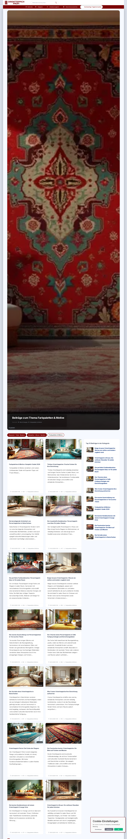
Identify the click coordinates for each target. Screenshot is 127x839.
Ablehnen (109, 829)
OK (118, 829)
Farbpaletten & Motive (56, 435)
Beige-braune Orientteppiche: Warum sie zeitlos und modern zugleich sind (105, 450)
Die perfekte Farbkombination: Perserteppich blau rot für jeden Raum (106, 470)
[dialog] (108, 824)
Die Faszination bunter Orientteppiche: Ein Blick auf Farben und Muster (104, 527)
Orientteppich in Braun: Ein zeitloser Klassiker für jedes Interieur (104, 460)
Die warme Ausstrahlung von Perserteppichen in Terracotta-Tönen (105, 500)
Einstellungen (98, 829)
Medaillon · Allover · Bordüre (36, 435)
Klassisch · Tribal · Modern (17, 435)
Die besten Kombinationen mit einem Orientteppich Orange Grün (105, 518)
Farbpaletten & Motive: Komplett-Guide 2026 (24, 464)
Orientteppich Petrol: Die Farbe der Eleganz (24, 748)
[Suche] (56, 2)
